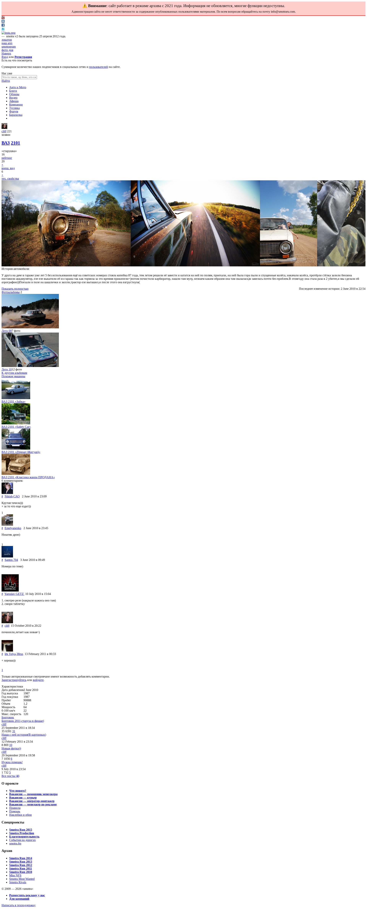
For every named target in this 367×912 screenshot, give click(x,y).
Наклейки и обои (20, 814)
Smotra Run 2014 (20, 858)
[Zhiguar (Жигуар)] (16, 448)
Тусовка (14, 108)
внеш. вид (8, 168)
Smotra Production (21, 833)
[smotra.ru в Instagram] (8, 32)
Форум (13, 111)
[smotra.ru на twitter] (3, 29)
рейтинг (7, 157)
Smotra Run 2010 (20, 872)
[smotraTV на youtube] (3, 18)
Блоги (13, 90)
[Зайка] (16, 398)
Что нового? (17, 790)
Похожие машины (13, 376)
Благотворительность (24, 836)
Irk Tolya (10, 654)
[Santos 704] (7, 556)
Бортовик (8, 717)
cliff (4, 131)
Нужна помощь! (12, 762)
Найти (6, 80)
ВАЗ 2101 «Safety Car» (16, 426)
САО (16, 496)
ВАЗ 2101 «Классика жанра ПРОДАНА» (28, 477)
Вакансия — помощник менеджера (33, 794)
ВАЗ (6, 142)
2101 (15, 142)
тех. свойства (10, 178)
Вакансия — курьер (23, 797)
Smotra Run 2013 (20, 861)
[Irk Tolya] (7, 650)
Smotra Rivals (17, 882)
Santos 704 (11, 559)
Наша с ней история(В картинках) (24, 734)
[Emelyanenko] (7, 524)
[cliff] (4, 127)
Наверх (6, 53)
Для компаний (19, 898)
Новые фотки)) (11, 748)
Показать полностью (15, 288)
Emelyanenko (13, 528)
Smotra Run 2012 (20, 865)
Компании (16, 104)
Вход (5, 57)
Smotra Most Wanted (22, 878)
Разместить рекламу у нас (27, 895)
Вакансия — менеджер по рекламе (33, 804)
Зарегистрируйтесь (14, 680)
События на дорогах (22, 840)
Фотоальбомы (11, 292)
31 (13, 731)
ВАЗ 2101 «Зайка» (13, 401)
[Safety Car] (16, 423)
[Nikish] (7, 493)
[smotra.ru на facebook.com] (3, 25)
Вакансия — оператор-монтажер (31, 801)
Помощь (14, 811)
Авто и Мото (17, 87)
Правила (14, 807)
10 (10, 745)
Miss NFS (15, 875)
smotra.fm (15, 843)
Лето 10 (7, 369)
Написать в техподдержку (19, 905)
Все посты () (10, 776)
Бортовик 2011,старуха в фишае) (23, 720)
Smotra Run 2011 (20, 868)
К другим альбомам (14, 372)
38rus (19, 654)
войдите (38, 680)
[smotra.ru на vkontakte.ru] (3, 21)
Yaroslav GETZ (14, 594)
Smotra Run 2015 (20, 829)
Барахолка (15, 114)
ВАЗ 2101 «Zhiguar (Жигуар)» (21, 452)
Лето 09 (7, 330)
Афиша (14, 101)
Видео (13, 97)
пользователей (98, 66)
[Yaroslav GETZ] (10, 590)
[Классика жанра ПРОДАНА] (16, 473)
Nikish (9, 496)
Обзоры (14, 94)
